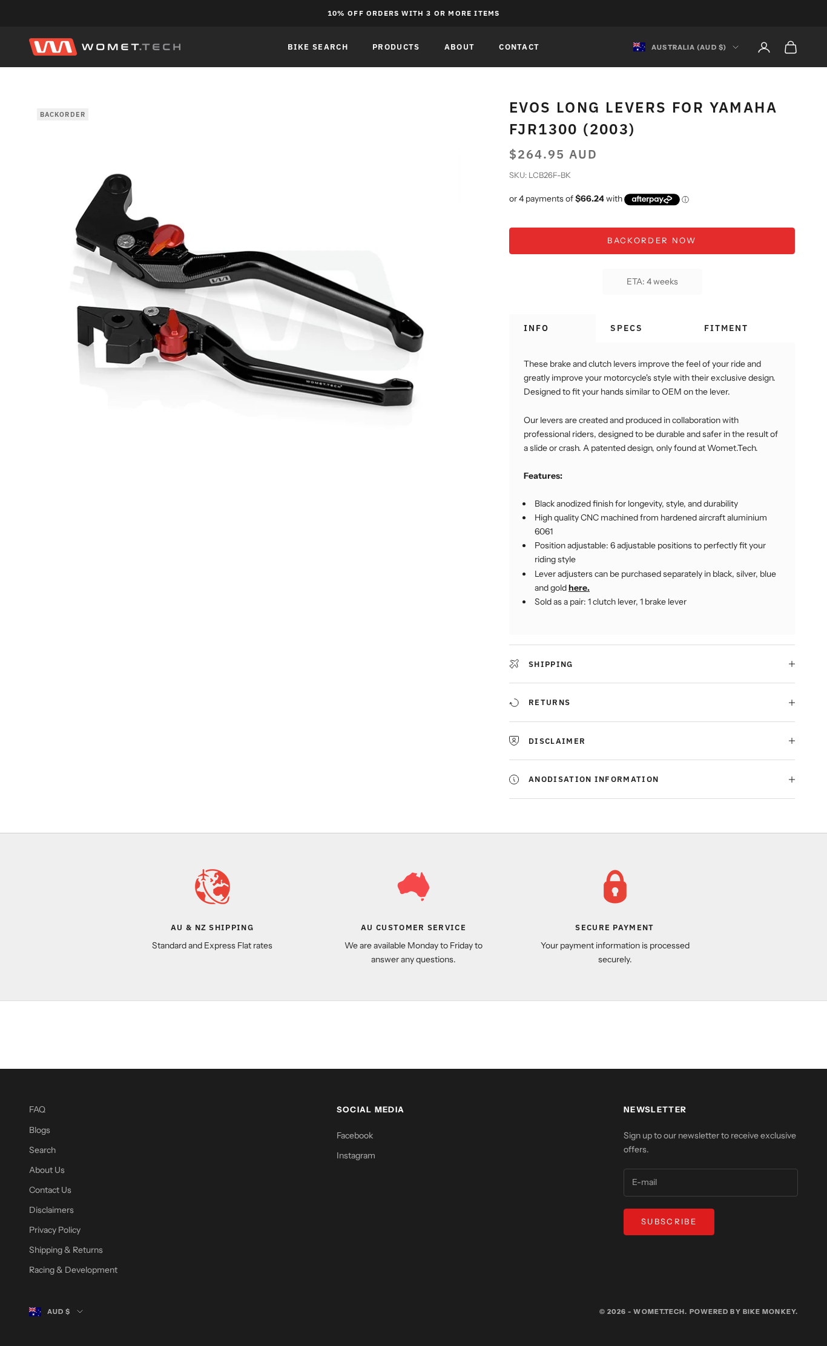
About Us (47, 1169)
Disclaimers (51, 1209)
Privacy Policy (55, 1229)
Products (396, 46)
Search (42, 1149)
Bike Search (318, 46)
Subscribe (669, 1221)
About (459, 46)
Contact (519, 46)
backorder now (651, 240)
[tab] (552, 328)
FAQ (37, 1109)
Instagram (356, 1155)
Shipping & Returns (66, 1249)
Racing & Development (73, 1269)
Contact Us (50, 1189)
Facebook (355, 1135)
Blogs (39, 1129)
